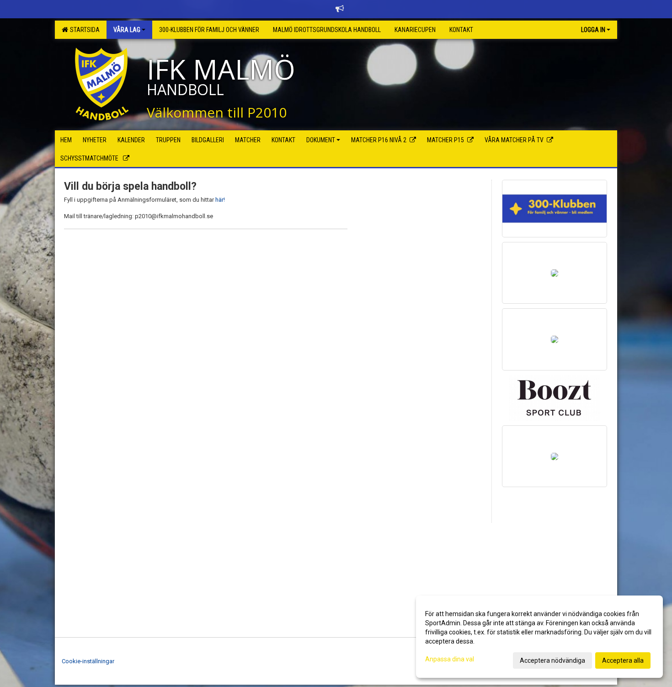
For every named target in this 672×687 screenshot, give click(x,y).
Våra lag (126, 29)
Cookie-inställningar (88, 661)
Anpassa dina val (449, 659)
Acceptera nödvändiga (552, 660)
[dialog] (539, 637)
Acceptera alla (623, 660)
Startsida (83, 29)
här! (219, 199)
